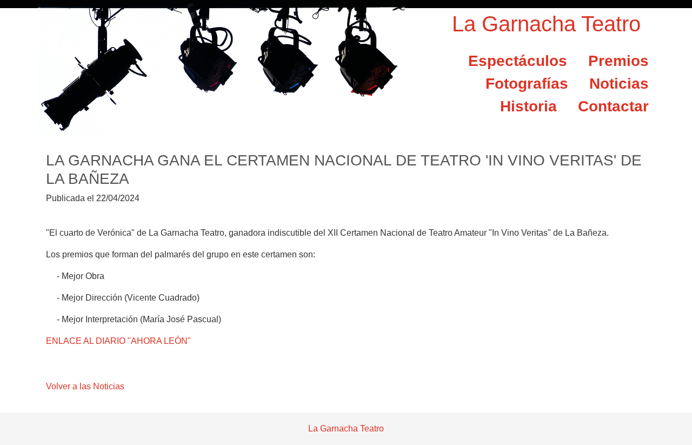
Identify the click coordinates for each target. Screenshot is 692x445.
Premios (618, 60)
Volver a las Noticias (85, 386)
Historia (528, 106)
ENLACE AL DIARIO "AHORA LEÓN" (118, 341)
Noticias (619, 83)
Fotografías (526, 83)
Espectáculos (517, 60)
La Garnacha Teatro (546, 24)
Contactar (613, 106)
